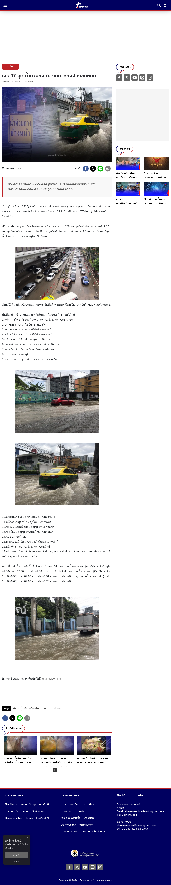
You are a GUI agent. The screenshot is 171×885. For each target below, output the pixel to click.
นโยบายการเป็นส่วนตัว (93, 832)
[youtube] (134, 77)
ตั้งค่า (17, 861)
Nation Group (28, 804)
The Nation (11, 804)
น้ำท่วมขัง (56, 708)
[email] (108, 169)
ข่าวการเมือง (87, 804)
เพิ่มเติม (9, 848)
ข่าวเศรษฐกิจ (86, 825)
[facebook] (86, 169)
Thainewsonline (13, 818)
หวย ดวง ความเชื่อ (70, 818)
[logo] (79, 5)
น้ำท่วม (16, 708)
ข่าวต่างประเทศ (68, 825)
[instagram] (150, 77)
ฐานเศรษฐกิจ (43, 818)
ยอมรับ (16, 855)
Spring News (39, 811)
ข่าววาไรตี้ (89, 818)
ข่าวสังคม (16, 81)
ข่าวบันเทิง (79, 811)
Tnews (29, 818)
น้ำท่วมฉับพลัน (31, 708)
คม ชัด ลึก (44, 804)
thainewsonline (51, 678)
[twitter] (93, 169)
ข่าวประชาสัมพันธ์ (69, 832)
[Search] (159, 5)
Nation (25, 811)
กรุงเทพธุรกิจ (11, 811)
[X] (127, 77)
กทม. (45, 708)
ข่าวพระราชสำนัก (69, 804)
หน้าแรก (6, 81)
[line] (100, 169)
